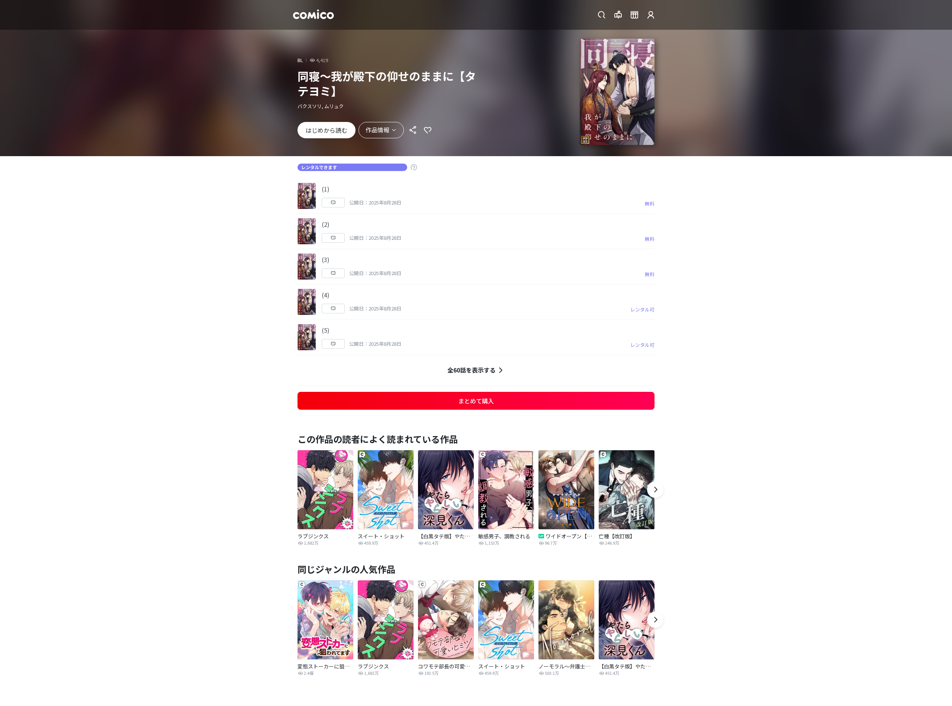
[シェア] (413, 130)
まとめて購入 (476, 400)
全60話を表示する (471, 369)
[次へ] (655, 489)
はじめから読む (326, 130)
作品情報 (377, 129)
